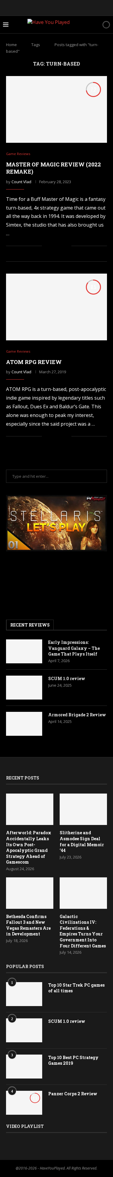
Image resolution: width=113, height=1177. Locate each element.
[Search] (96, 24)
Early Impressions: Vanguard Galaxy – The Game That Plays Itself (74, 648)
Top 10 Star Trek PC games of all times (76, 988)
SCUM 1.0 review (66, 678)
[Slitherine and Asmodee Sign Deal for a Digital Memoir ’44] (83, 809)
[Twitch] (72, 7)
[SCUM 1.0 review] (24, 688)
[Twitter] (40, 7)
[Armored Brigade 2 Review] (24, 724)
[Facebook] (32, 7)
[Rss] (81, 7)
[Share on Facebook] (54, 246)
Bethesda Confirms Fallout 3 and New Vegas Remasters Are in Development (28, 925)
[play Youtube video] (56, 523)
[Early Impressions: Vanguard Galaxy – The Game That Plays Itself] (24, 651)
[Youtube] (56, 7)
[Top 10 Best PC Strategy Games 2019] (24, 1067)
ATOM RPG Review (34, 361)
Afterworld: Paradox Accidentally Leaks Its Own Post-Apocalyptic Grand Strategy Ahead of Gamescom (28, 847)
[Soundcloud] (64, 7)
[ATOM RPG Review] (56, 307)
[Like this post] (46, 246)
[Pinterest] (48, 7)
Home (11, 44)
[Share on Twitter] (60, 246)
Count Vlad (21, 181)
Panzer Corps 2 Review (72, 1093)
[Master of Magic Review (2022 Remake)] (56, 109)
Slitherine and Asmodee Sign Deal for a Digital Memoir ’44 (82, 841)
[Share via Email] (66, 246)
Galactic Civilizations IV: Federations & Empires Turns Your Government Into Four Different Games (83, 931)
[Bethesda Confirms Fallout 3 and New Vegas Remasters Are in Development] (29, 893)
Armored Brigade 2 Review (77, 715)
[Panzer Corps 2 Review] (24, 1103)
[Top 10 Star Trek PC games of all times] (24, 994)
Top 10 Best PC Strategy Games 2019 (73, 1060)
